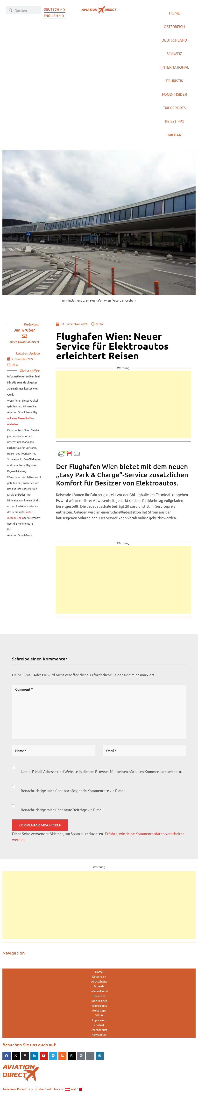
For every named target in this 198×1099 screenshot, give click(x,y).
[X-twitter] (16, 1056)
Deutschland (174, 40)
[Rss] (62, 1056)
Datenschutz (99, 1030)
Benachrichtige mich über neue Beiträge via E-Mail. (62, 809)
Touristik (174, 80)
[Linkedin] (34, 1056)
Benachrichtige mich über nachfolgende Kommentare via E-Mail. (73, 790)
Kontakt (99, 1025)
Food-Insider (174, 94)
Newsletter (99, 1034)
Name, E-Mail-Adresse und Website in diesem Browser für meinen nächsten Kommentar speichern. (101, 771)
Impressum (99, 1020)
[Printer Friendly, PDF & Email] (69, 453)
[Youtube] (44, 1056)
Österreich (174, 26)
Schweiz (174, 53)
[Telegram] (53, 1056)
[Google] (81, 1056)
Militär (174, 134)
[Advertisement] (123, 404)
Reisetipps (174, 121)
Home (174, 13)
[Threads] (72, 1056)
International (175, 67)
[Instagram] (25, 1056)
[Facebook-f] (6, 1056)
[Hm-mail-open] (90, 1056)
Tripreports (174, 107)
